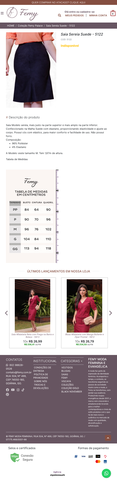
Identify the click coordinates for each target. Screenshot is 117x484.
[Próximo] (110, 313)
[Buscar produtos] (59, 15)
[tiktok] (23, 390)
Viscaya (66, 381)
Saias (64, 374)
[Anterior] (6, 313)
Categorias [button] (70, 361)
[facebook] (8, 390)
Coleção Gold (70, 388)
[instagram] (18, 390)
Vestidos (67, 367)
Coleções (67, 384)
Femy (64, 377)
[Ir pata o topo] (108, 438)
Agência (57, 472)
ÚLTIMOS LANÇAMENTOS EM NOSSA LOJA (58, 271)
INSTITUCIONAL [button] (44, 361)
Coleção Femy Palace (30, 25)
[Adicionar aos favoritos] (15, 280)
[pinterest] (7, 394)
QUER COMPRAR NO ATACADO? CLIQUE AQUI (58, 2)
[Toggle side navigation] (2, 13)
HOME (10, 25)
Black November (71, 391)
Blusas (65, 370)
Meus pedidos (74, 15)
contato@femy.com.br (19, 372)
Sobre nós (40, 381)
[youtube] (13, 390)
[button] (98, 15)
